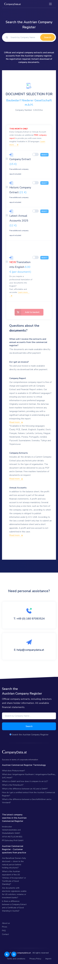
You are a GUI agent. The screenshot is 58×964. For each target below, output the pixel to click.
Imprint (48, 958)
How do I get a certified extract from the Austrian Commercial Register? (28, 794)
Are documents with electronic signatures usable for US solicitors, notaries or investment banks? (14, 893)
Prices (4, 927)
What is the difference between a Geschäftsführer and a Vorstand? (26, 801)
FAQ (4, 930)
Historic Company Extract (20, 194)
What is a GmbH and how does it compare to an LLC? (25, 781)
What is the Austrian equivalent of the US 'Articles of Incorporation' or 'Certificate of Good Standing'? (14, 877)
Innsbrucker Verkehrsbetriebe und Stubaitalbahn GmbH (11, 829)
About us (6, 923)
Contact (5, 934)
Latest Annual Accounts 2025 (18, 225)
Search (47, 37)
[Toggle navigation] (50, 4)
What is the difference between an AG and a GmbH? (25, 788)
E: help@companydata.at (29, 650)
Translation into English (20, 267)
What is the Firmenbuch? (12, 785)
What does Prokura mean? (13, 770)
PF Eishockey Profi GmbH (12, 840)
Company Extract (20, 166)
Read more (14, 422)
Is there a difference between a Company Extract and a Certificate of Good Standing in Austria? (14, 906)
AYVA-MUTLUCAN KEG (12, 836)
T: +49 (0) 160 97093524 (29, 618)
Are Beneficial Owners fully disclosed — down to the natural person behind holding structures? (14, 863)
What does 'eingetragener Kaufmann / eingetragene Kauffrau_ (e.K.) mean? (29, 776)
